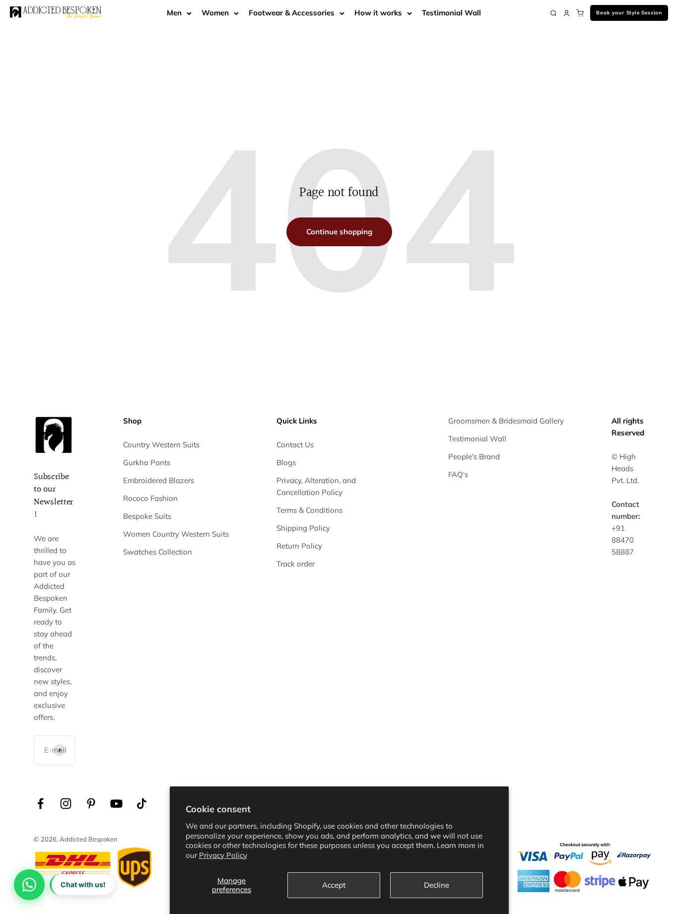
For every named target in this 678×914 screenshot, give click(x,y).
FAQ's (458, 474)
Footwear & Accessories (292, 12)
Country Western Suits (161, 444)
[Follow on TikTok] (141, 803)
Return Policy (299, 546)
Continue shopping (339, 231)
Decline (436, 885)
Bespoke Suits (147, 516)
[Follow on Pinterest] (91, 803)
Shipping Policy (303, 528)
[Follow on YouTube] (116, 803)
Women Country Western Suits (176, 534)
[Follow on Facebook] (40, 803)
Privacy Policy (223, 855)
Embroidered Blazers (158, 480)
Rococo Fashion (150, 498)
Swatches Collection (157, 552)
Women (215, 12)
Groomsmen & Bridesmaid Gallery (506, 420)
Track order (295, 563)
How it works (378, 12)
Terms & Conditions (309, 510)
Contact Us (295, 444)
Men (174, 12)
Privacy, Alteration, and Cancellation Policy (316, 486)
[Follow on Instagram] (65, 803)
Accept (333, 885)
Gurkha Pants (146, 462)
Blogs (286, 462)
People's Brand (474, 456)
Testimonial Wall (451, 12)
